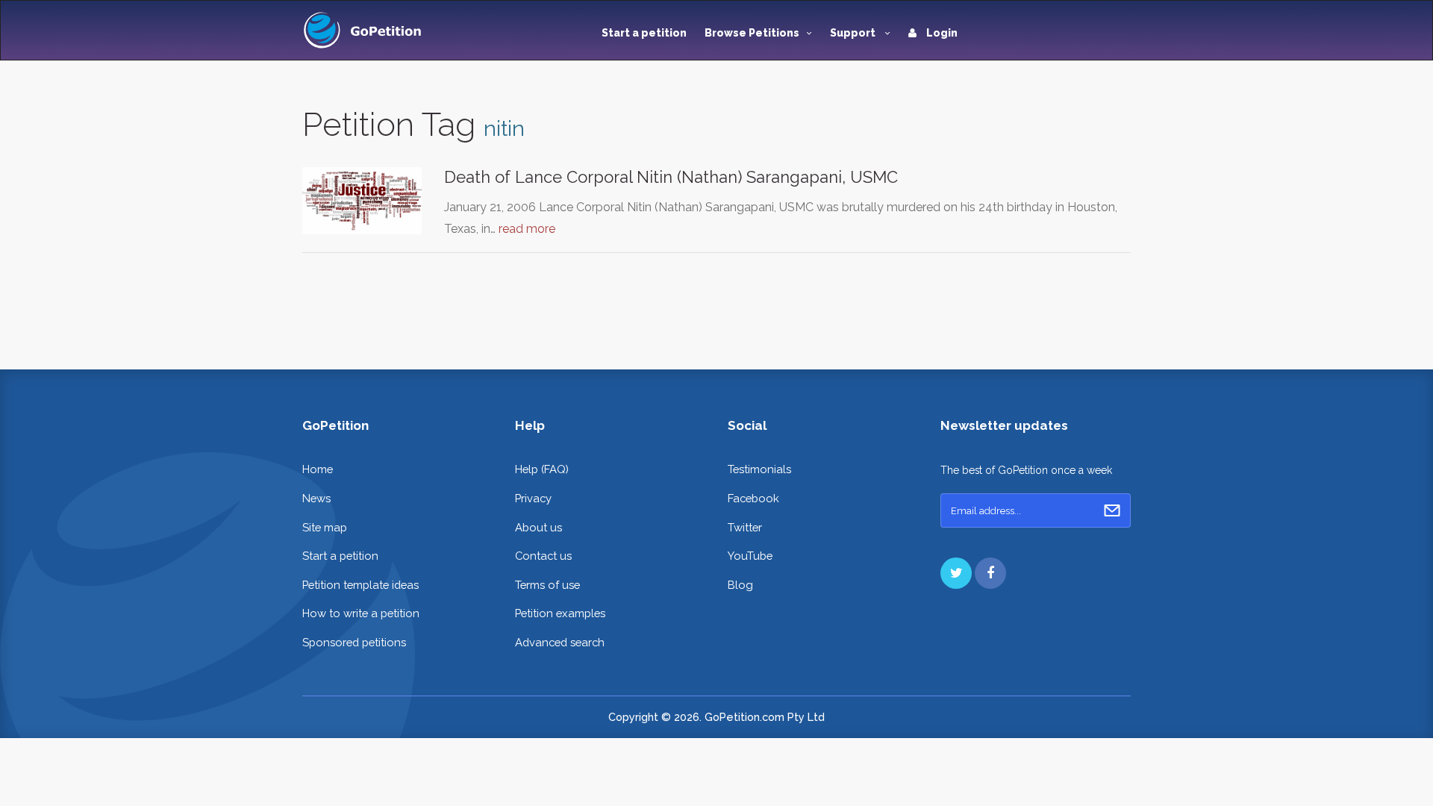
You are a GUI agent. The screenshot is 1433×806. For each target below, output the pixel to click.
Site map (324, 527)
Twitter (745, 527)
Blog (740, 584)
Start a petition (644, 33)
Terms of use (547, 584)
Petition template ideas (360, 584)
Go (1112, 510)
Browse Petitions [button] (752, 33)
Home (317, 469)
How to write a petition (360, 613)
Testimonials (759, 469)
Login (941, 33)
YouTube (750, 555)
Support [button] (854, 33)
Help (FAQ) (542, 469)
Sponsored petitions (354, 642)
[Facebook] (990, 573)
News (316, 498)
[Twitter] (956, 573)
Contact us (543, 555)
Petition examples (560, 613)
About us (538, 527)
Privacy (533, 498)
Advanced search (560, 642)
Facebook (753, 498)
